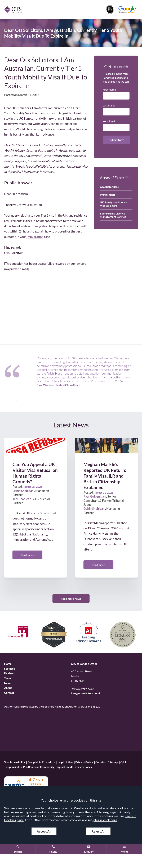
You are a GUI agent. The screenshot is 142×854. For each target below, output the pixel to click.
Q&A (123, 762)
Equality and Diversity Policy (74, 766)
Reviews (9, 673)
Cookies (100, 762)
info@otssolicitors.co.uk (86, 693)
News (7, 683)
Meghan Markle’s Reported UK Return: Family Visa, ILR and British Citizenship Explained (104, 476)
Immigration (40, 226)
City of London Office (84, 663)
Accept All (44, 831)
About (8, 688)
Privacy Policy (84, 762)
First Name (109, 89)
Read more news (71, 598)
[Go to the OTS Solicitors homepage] (12, 9)
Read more (27, 555)
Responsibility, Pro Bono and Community (29, 766)
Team (7, 678)
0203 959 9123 (85, 688)
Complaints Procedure (41, 762)
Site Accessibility (14, 762)
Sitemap (113, 762)
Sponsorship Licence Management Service (113, 215)
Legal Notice (65, 762)
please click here (105, 820)
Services (9, 668)
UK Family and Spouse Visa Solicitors (113, 204)
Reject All (98, 831)
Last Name (109, 105)
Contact (9, 692)
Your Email (109, 121)
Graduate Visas (109, 186)
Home (8, 663)
